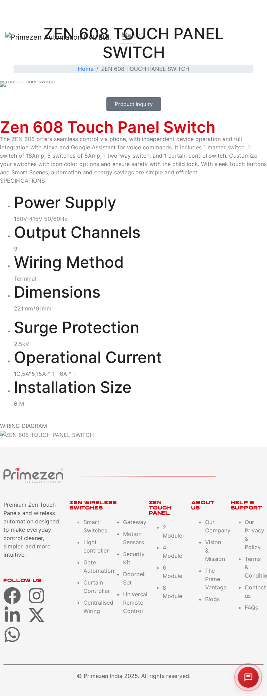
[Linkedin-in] (12, 615)
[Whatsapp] (12, 634)
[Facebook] (12, 595)
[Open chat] (248, 677)
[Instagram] (36, 595)
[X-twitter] (36, 615)
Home (86, 68)
